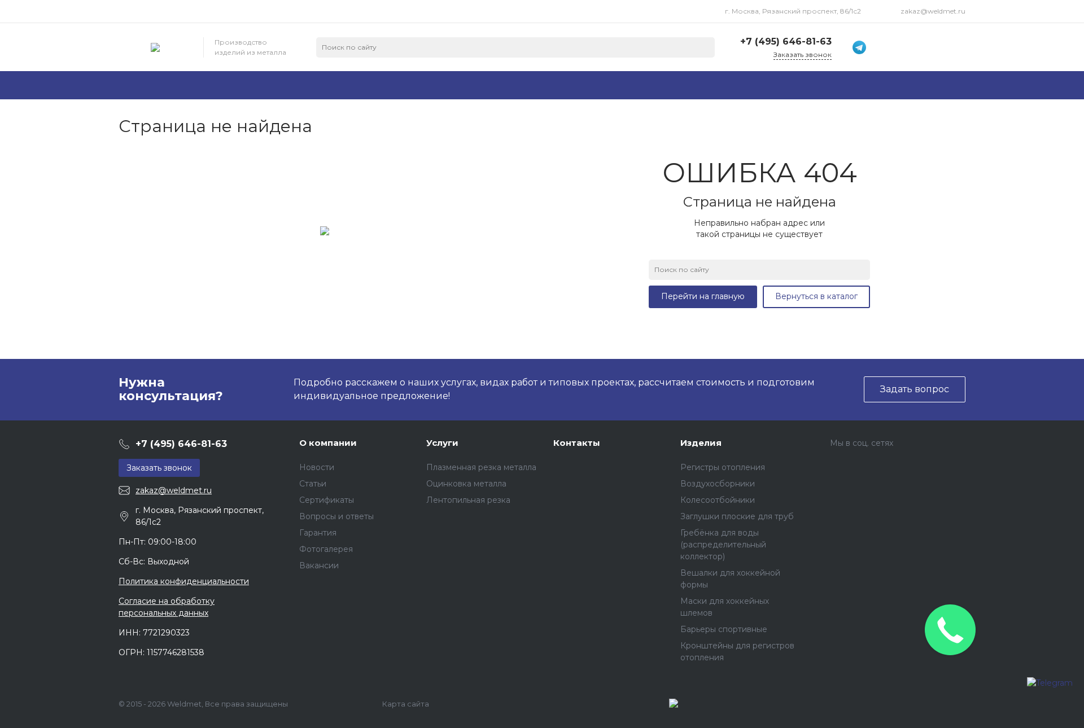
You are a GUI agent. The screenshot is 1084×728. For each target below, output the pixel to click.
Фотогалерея (326, 549)
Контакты (576, 442)
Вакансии (319, 565)
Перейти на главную (703, 296)
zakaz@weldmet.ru (933, 11)
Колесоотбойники (717, 500)
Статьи (312, 484)
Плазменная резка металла (481, 467)
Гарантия (317, 533)
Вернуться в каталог (816, 296)
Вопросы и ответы (336, 516)
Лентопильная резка (468, 500)
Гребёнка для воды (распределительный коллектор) (723, 545)
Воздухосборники (717, 484)
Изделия (701, 442)
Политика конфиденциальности (184, 581)
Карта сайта (405, 703)
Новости (316, 467)
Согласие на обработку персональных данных (167, 607)
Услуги (442, 442)
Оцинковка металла (466, 484)
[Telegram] (1050, 691)
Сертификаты (326, 500)
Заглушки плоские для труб (737, 516)
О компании (328, 442)
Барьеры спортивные (723, 629)
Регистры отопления (722, 467)
